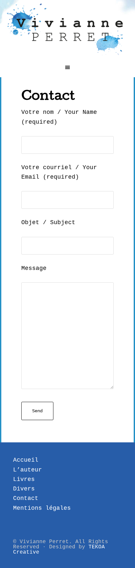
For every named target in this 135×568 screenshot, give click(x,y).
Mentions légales (42, 508)
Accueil (25, 460)
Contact (25, 498)
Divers (24, 489)
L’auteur (27, 470)
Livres (24, 479)
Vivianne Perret (67, 29)
